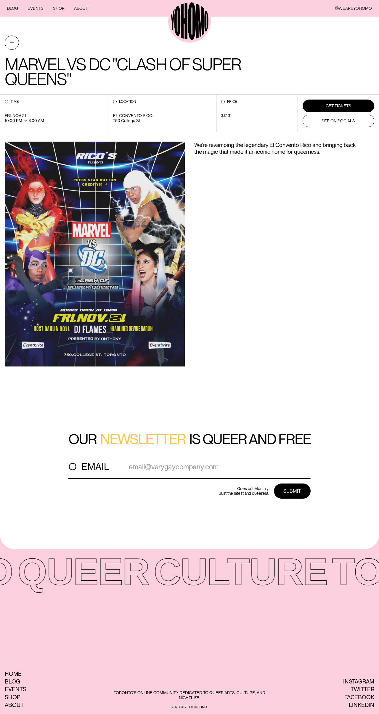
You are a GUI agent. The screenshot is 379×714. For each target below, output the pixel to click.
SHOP (59, 8)
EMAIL (95, 466)
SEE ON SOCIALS (338, 121)
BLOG (12, 8)
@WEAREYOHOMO (353, 8)
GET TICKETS (338, 105)
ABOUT (81, 8)
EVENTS (36, 8)
